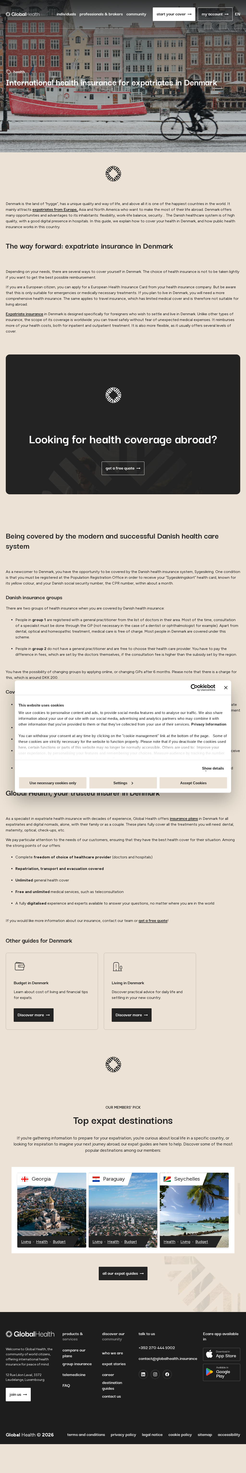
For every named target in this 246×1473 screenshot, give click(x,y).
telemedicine (74, 1375)
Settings (120, 783)
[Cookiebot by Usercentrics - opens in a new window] (194, 687)
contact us (111, 1396)
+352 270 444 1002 (157, 1348)
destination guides (112, 1386)
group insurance (77, 1364)
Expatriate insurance (24, 314)
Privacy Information (209, 724)
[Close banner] (226, 687)
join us (15, 1394)
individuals (66, 14)
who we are (112, 1353)
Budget (59, 1241)
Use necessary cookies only (53, 783)
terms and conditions (86, 1435)
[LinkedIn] (143, 1374)
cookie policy (180, 1435)
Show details (213, 768)
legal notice (152, 1435)
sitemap (205, 1435)
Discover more (31, 1015)
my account (212, 14)
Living (26, 1241)
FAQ (66, 1385)
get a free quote (120, 468)
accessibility (229, 1435)
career (108, 1375)
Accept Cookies (193, 783)
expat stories (114, 1364)
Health (42, 1241)
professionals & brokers (101, 14)
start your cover (171, 14)
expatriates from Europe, (55, 209)
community (136, 14)
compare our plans (74, 1353)
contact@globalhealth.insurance (168, 1359)
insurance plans (184, 819)
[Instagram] (155, 1374)
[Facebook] (167, 1374)
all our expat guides (120, 1273)
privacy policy (123, 1435)
